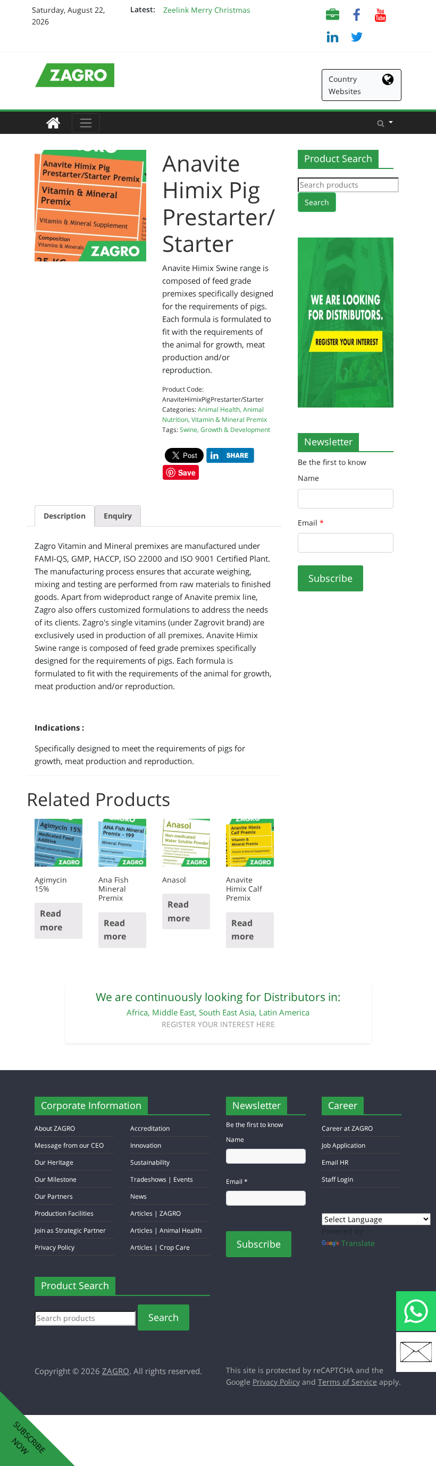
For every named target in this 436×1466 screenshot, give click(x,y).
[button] (384, 123)
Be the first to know (332, 462)
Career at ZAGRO (347, 1128)
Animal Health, (220, 409)
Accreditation (150, 1128)
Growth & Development (235, 429)
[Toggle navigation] (86, 123)
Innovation (145, 1145)
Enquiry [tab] (118, 516)
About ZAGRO (55, 1128)
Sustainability (150, 1162)
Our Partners (54, 1196)
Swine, (190, 429)
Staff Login (337, 1179)
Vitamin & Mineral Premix (229, 419)
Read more (51, 920)
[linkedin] (332, 36)
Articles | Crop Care (160, 1247)
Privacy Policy (54, 1247)
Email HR (335, 1162)
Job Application (343, 1145)
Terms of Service (347, 1382)
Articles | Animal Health (166, 1230)
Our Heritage (54, 1162)
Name (308, 478)
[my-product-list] (332, 14)
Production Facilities (64, 1213)
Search (317, 202)
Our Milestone (56, 1179)
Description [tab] (65, 516)
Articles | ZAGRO (155, 1213)
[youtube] (380, 14)
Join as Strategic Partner (70, 1230)
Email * (237, 1181)
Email (311, 523)
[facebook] (356, 14)
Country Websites (345, 85)
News (138, 1196)
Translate (358, 1243)
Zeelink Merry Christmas (206, 10)
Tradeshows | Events (161, 1179)
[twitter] (356, 36)
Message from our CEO (69, 1145)
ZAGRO (115, 1371)
